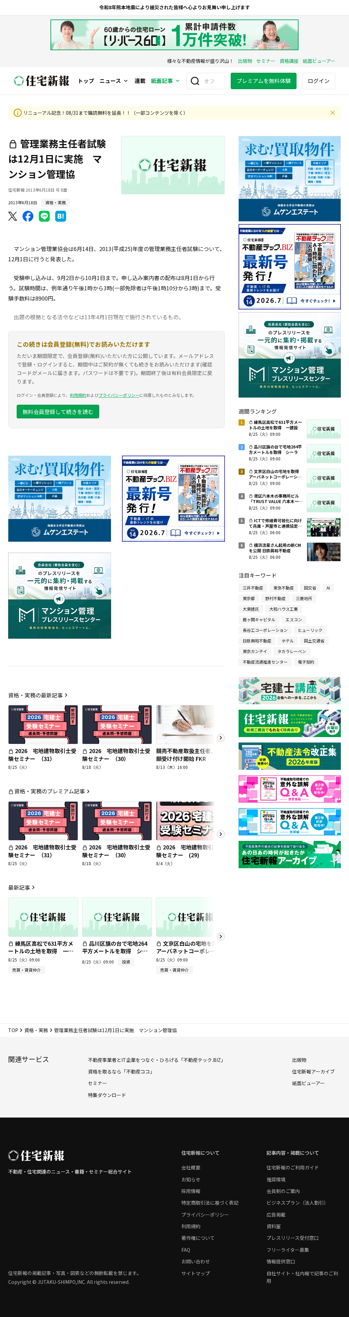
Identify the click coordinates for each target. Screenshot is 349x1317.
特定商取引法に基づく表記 (210, 1202)
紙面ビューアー (319, 60)
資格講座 (289, 60)
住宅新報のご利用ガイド (293, 1167)
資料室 (274, 1226)
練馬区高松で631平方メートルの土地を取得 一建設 (41, 951)
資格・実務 (36, 1030)
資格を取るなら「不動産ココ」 (121, 1071)
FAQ (185, 1249)
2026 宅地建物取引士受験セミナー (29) (190, 851)
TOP (13, 1030)
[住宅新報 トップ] (42, 80)
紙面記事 (162, 81)
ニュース (110, 81)
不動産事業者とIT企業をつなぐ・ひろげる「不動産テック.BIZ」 (157, 1059)
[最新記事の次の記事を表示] (221, 936)
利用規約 (78, 395)
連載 (140, 81)
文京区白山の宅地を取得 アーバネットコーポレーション (192, 951)
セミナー (265, 60)
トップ (86, 81)
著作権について (198, 1237)
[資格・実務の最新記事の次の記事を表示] (221, 738)
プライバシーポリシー (118, 395)
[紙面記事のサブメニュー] (177, 81)
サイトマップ (195, 1273)
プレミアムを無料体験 (264, 81)
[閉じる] (332, 112)
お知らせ (190, 1179)
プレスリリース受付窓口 (293, 1237)
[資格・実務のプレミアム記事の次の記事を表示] (221, 834)
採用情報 (190, 1191)
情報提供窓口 (281, 1261)
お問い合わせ (195, 1261)
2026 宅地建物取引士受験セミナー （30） (116, 754)
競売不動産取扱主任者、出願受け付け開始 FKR (189, 754)
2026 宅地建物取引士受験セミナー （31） (42, 754)
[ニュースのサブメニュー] (125, 81)
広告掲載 (276, 1214)
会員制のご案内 (283, 1191)
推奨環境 (276, 1179)
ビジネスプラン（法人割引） (298, 1202)
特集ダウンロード (107, 1095)
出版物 (245, 60)
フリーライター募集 (288, 1249)
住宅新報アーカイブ (313, 1071)
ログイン (319, 81)
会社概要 (190, 1167)
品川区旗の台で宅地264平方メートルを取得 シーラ (115, 951)
